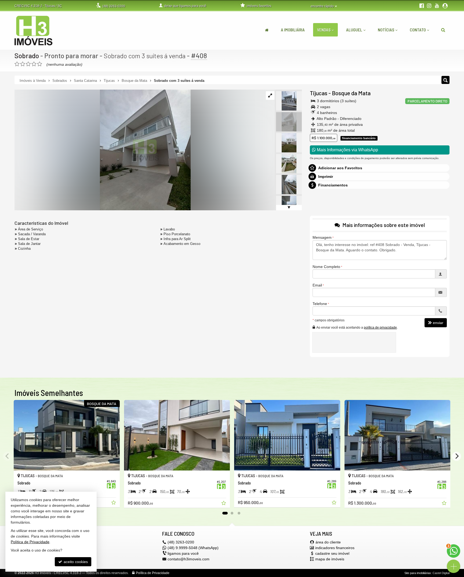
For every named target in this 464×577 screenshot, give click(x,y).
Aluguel (354, 29)
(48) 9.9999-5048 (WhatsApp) (193, 548)
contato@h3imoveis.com (188, 559)
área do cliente (328, 542)
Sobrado (27, 56)
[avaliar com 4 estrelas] (34, 64)
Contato (418, 29)
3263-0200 (113, 6)
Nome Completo (326, 266)
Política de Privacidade (152, 573)
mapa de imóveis (329, 559)
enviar (438, 323)
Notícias (386, 29)
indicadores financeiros (334, 548)
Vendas (324, 29)
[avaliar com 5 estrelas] (39, 64)
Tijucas (318, 93)
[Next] (456, 456)
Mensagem (322, 237)
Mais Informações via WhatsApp (347, 150)
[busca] (443, 29)
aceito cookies (75, 562)
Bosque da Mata (351, 93)
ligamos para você (183, 553)
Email (317, 285)
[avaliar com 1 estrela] (17, 64)
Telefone (320, 304)
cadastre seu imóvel (332, 553)
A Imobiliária (293, 29)
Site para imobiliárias (417, 573)
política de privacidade (380, 327)
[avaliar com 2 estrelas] (22, 64)
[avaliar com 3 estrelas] (28, 64)
